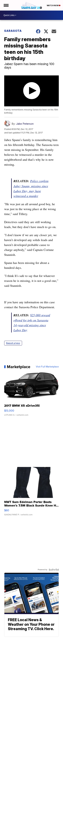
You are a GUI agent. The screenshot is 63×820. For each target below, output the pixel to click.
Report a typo (13, 343)
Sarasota (13, 31)
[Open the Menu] (6, 5)
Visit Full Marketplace (47, 367)
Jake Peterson (25, 123)
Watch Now (53, 5)
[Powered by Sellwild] (54, 569)
